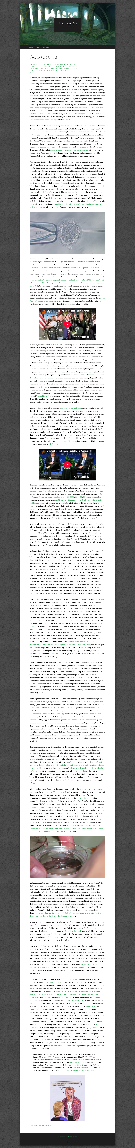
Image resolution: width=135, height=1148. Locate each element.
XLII (48, 70)
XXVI (63, 66)
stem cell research (84, 798)
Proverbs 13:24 (63, 497)
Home (31, 47)
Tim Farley (82, 623)
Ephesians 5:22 (36, 1009)
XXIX (31, 68)
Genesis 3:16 (90, 1006)
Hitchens (52, 444)
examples (33, 626)
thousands (95, 623)
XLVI (64, 70)
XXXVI (67, 68)
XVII (75, 64)
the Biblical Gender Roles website (64, 1045)
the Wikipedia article (73, 931)
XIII (61, 64)
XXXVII (73, 68)
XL (42, 70)
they (87, 129)
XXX (35, 68)
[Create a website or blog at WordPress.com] (67, 1142)
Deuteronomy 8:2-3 (84, 1067)
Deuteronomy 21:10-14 (74, 1065)
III (34, 64)
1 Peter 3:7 (99, 997)
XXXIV (56, 68)
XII (58, 64)
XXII (46, 66)
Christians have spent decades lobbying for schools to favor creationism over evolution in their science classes (67, 765)
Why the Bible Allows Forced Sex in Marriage (76, 1070)
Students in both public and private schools (85, 768)
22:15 (72, 497)
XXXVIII (32, 70)
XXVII (68, 66)
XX (39, 66)
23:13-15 (78, 497)
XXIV (55, 66)
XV (68, 64)
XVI (71, 64)
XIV (65, 64)
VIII (47, 64)
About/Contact (43, 47)
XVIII (32, 66)
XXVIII (73, 66)
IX (50, 64)
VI (41, 64)
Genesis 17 (46, 491)
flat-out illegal (40, 387)
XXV (59, 66)
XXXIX (38, 70)
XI (55, 64)
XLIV (56, 70)
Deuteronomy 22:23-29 (78, 1062)
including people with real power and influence (69, 150)
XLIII (52, 70)
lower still (34, 286)
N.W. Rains (68, 24)
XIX (36, 66)
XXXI (40, 68)
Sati (87, 961)
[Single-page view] (35, 73)
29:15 (85, 497)
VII (44, 64)
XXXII (45, 68)
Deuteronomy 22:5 (80, 967)
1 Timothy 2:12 (53, 982)
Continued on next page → (40, 1125)
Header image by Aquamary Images (67, 1136)
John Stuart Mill (36, 702)
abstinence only (76, 360)
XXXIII (51, 68)
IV (36, 64)
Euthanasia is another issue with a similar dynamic (50, 807)
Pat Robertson (73, 114)
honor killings (42, 396)
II (31, 64)
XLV (61, 70)
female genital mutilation (71, 408)
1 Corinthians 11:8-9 (76, 1000)
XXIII (50, 66)
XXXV (62, 68)
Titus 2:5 (70, 1015)
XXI (43, 66)
